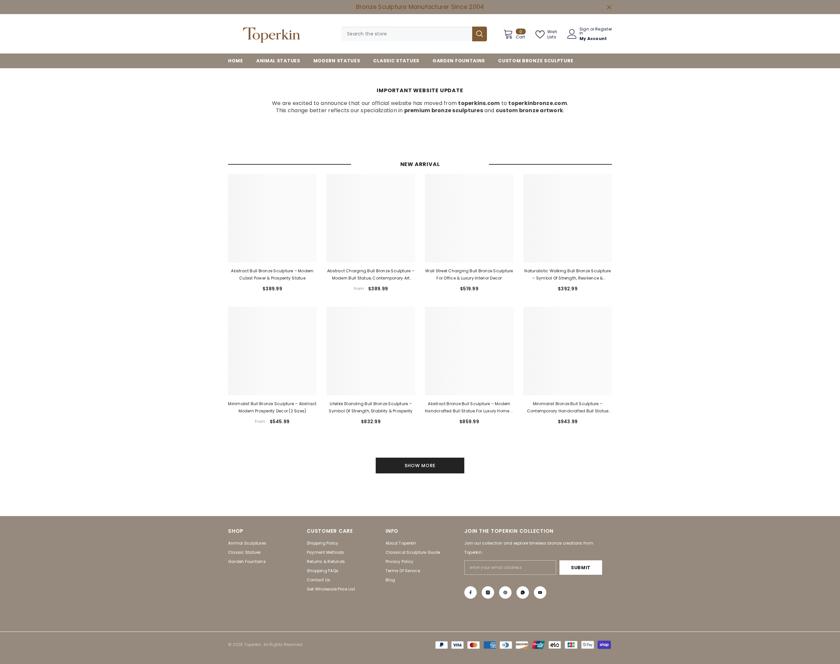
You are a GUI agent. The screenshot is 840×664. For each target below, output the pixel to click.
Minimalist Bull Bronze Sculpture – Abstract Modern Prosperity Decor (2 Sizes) (272, 407)
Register (603, 29)
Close (609, 7)
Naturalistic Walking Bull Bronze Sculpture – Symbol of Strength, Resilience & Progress (567, 275)
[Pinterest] (505, 592)
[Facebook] (470, 592)
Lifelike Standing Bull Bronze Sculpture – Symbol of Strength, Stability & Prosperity (370, 407)
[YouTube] (540, 592)
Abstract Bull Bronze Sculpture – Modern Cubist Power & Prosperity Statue (272, 274)
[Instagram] (488, 592)
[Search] (414, 34)
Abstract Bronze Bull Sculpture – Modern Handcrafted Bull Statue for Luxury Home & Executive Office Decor (469, 408)
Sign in (584, 31)
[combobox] (406, 34)
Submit (581, 567)
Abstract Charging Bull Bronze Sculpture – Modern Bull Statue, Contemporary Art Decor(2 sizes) (370, 275)
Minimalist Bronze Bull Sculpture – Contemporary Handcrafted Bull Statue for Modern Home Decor (568, 408)
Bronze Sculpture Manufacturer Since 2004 (420, 7)
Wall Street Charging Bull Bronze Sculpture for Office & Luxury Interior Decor (469, 274)
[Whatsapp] (522, 592)
